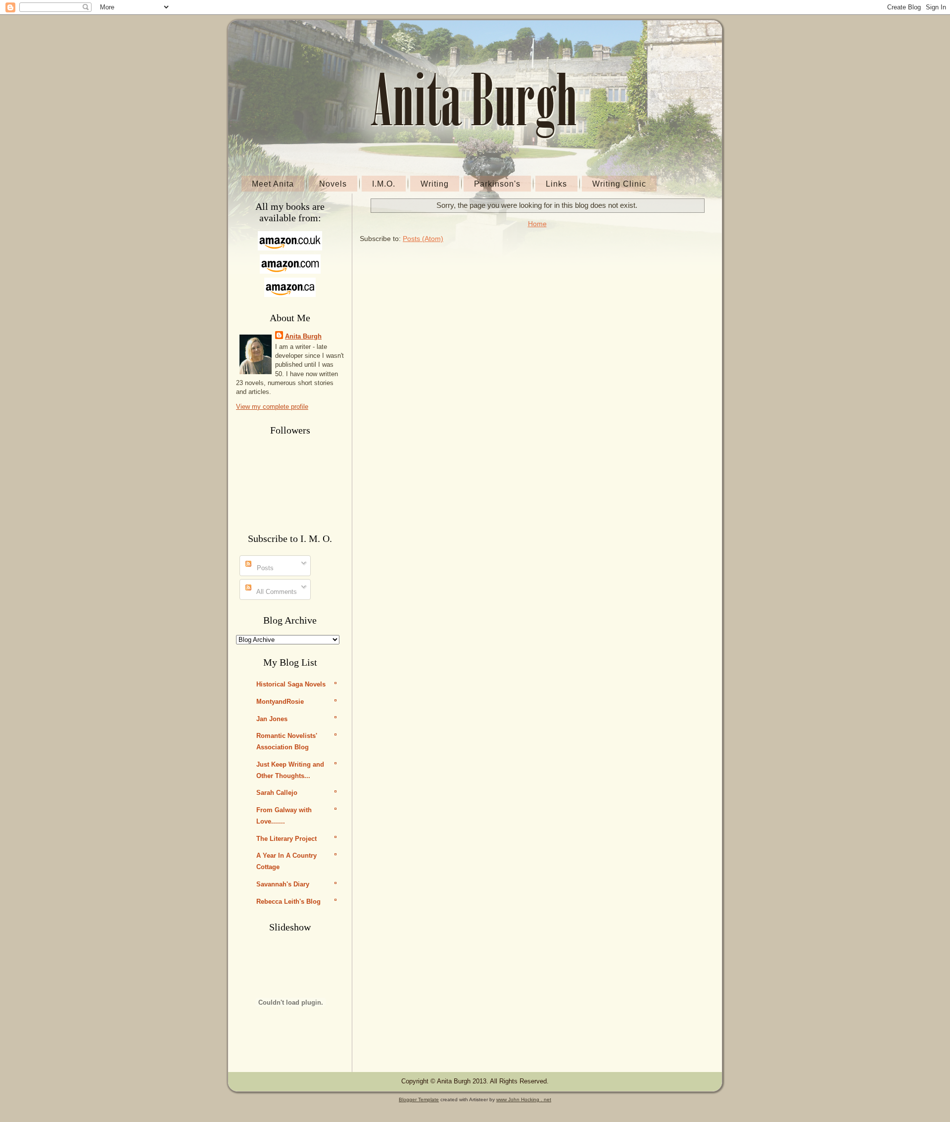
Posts (264, 568)
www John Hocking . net (523, 1099)
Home (537, 224)
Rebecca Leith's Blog (288, 901)
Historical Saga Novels (291, 684)
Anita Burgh (303, 336)
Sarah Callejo (276, 792)
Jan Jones (271, 719)
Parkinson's (497, 184)
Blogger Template (419, 1099)
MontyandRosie (280, 701)
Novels (333, 184)
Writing (435, 184)
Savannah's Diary (282, 884)
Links (556, 184)
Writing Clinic (619, 184)
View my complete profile (272, 406)
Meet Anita (273, 184)
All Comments (276, 591)
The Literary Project (286, 838)
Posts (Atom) (423, 239)
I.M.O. (383, 184)
